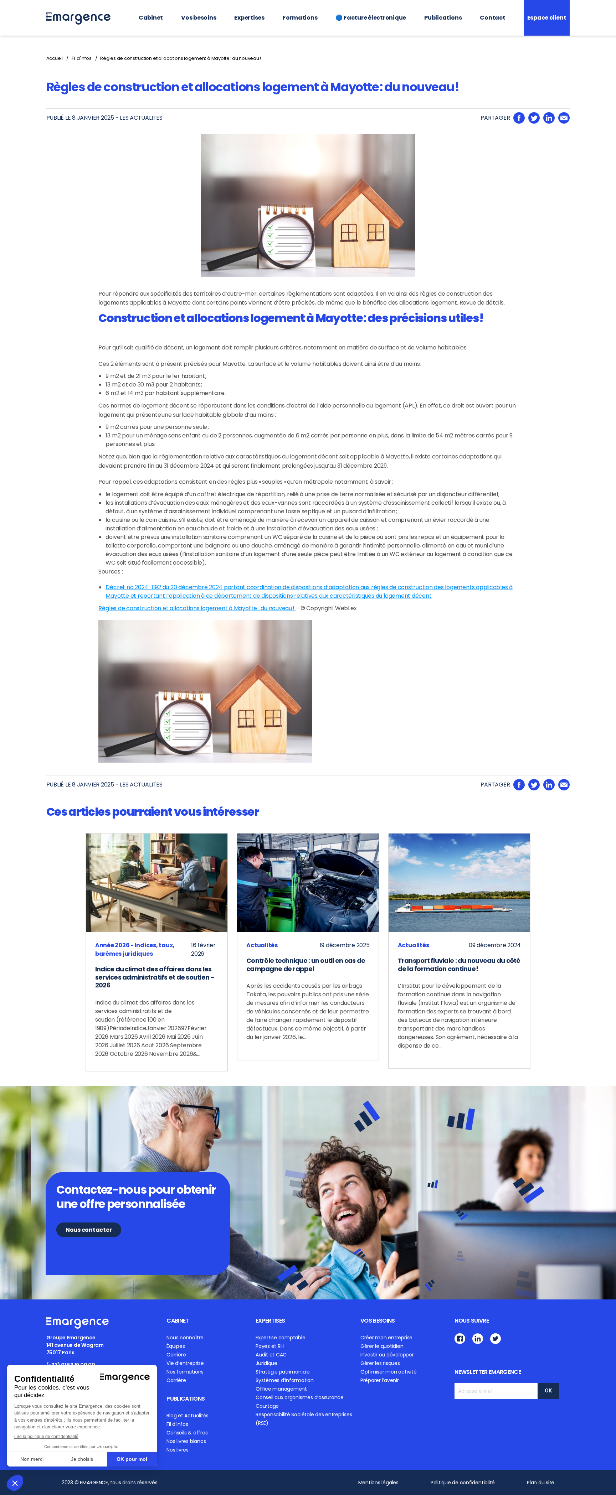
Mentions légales (378, 1482)
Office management (281, 1388)
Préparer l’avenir (379, 1380)
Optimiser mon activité (388, 1371)
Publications (443, 18)
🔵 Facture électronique (370, 18)
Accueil (54, 58)
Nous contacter (89, 1230)
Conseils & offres (186, 1432)
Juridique (266, 1363)
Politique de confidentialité (463, 1482)
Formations (300, 18)
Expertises (249, 18)
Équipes (175, 1346)
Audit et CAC (271, 1354)
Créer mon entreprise (386, 1337)
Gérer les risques (380, 1363)
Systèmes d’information (285, 1380)
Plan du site (540, 1482)
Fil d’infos (177, 1424)
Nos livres (177, 1449)
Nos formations (185, 1371)
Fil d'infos (81, 58)
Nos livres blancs (186, 1441)
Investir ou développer (387, 1354)
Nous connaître (185, 1337)
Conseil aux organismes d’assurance (300, 1397)
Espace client (546, 18)
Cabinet (151, 18)
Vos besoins (198, 18)
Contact (492, 18)
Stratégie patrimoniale (283, 1371)
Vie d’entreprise (185, 1363)
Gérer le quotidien (382, 1346)
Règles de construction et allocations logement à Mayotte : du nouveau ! (180, 58)
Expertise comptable (280, 1337)
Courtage (267, 1406)
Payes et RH (269, 1346)
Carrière (176, 1354)
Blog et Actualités (187, 1415)
